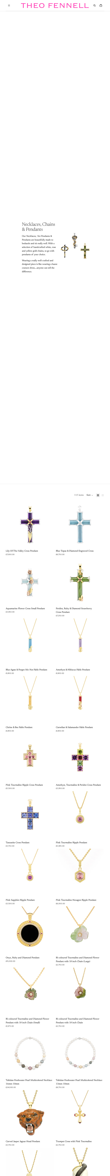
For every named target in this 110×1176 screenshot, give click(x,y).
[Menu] (9, 5)
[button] (90, 495)
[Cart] (101, 5)
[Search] (94, 5)
